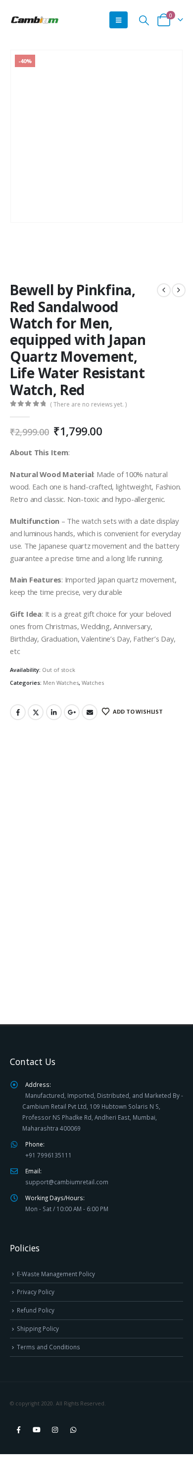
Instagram (55, 1429)
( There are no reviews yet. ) (88, 404)
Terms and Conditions (48, 1347)
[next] (179, 290)
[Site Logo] (34, 20)
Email (89, 712)
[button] (118, 19)
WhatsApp (73, 1429)
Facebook (18, 712)
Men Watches (61, 682)
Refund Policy (35, 1310)
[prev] (164, 290)
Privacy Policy (35, 1292)
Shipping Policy (38, 1328)
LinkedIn (54, 712)
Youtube (36, 1429)
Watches (93, 682)
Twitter (36, 712)
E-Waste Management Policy (56, 1274)
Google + (72, 712)
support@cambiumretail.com (66, 1182)
